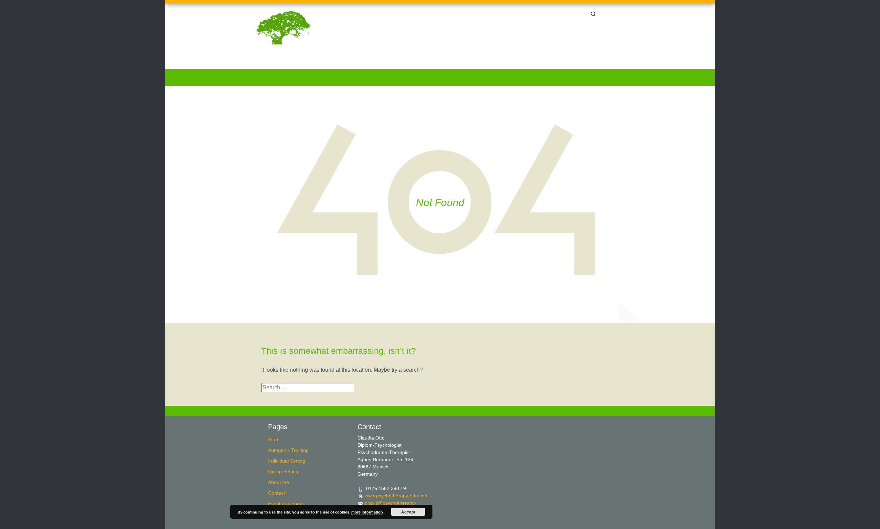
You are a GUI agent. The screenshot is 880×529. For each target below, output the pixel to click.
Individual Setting (435, 62)
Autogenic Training (381, 62)
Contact (559, 62)
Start (341, 62)
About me (525, 62)
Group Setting (484, 62)
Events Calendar (601, 62)
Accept (408, 512)
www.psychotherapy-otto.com (397, 495)
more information (367, 512)
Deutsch (617, 12)
